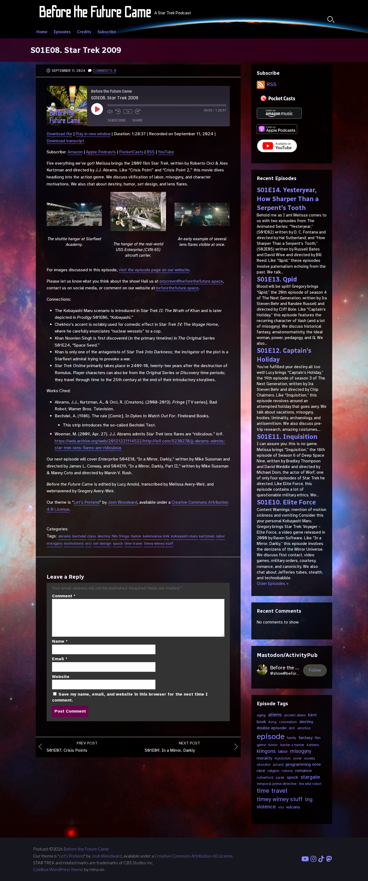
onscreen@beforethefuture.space (191, 281)
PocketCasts (131, 152)
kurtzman (207, 536)
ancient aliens (295, 715)
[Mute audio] (110, 111)
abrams (64, 536)
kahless (313, 745)
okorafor (264, 764)
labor (220, 536)
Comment (63, 596)
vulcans (293, 807)
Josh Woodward (122, 502)
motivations (74, 543)
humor (136, 536)
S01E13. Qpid (277, 279)
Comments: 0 (104, 71)
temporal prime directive (276, 783)
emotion (304, 728)
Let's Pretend (71, 855)
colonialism (288, 722)
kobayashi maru (184, 536)
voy (281, 807)
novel (297, 758)
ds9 (292, 728)
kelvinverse (152, 536)
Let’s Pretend (86, 502)
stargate (310, 777)
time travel (133, 543)
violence (266, 807)
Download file (59, 134)
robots (287, 770)
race (261, 770)
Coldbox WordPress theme (58, 869)
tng (309, 799)
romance (303, 770)
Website (61, 676)
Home (41, 31)
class (91, 536)
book (261, 721)
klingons (266, 751)
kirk (166, 536)
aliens (275, 714)
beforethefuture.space (177, 288)
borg (272, 722)
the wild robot (310, 783)
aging (261, 715)
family (291, 738)
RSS (151, 152)
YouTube (166, 152)
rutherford (265, 777)
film (115, 536)
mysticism (283, 758)
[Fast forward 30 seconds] (137, 111)
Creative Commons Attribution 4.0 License (193, 855)
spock (118, 543)
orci (88, 543)
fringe (124, 536)
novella (309, 758)
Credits (84, 31)
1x (128, 111)
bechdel (79, 536)
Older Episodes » (273, 583)
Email (59, 659)
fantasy (305, 737)
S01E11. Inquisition (287, 436)
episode (270, 736)
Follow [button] (315, 670)
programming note (303, 764)
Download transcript (65, 141)
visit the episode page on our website (154, 270)
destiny (104, 536)
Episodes (62, 31)
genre (261, 745)
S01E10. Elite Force (286, 502)
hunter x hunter (292, 745)
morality (264, 758)
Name (60, 641)
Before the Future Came (86, 848)
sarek (280, 777)
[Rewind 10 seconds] (118, 111)
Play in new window (92, 134)
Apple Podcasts (101, 152)
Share (137, 120)
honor (273, 745)
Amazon (75, 152)
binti (312, 715)
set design (102, 543)
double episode (271, 728)
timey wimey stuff (158, 543)
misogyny (54, 543)
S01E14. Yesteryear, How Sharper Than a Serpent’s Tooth (288, 199)
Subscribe (107, 31)
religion (273, 770)
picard (278, 764)
